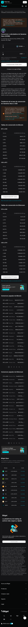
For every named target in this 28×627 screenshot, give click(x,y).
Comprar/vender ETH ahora (10, 277)
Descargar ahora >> (20, 21)
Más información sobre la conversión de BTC (11, 200)
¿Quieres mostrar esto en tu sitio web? (10, 61)
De (3, 45)
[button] (14, 583)
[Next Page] (22, 367)
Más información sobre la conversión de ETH (11, 280)
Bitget (2, 11)
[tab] (14, 583)
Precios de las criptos (9, 11)
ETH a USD (11, 119)
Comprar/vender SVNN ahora (14, 64)
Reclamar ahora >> (10, 25)
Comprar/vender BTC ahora (10, 196)
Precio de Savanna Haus (19, 11)
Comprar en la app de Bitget (14, 69)
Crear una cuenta (14, 541)
